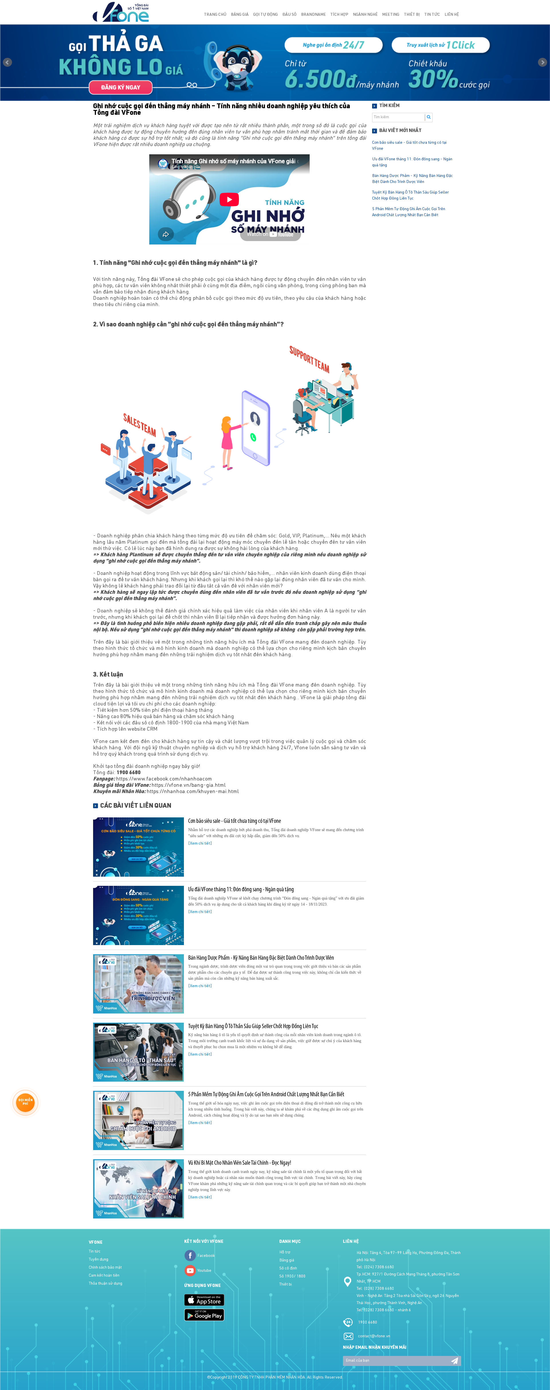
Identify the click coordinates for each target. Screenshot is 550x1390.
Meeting (390, 15)
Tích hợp (339, 15)
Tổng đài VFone (155, 279)
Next (542, 62)
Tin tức (432, 15)
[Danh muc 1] (275, 62)
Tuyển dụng (98, 1260)
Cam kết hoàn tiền (104, 1276)
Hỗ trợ (284, 1253)
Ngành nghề (365, 15)
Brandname (313, 15)
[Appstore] (204, 1300)
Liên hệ (452, 15)
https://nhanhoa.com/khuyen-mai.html (193, 791)
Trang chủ (215, 15)
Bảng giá (240, 15)
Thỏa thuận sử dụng (105, 1284)
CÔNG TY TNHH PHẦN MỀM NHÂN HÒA (271, 1378)
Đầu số (289, 15)
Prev (7, 62)
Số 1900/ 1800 (292, 1277)
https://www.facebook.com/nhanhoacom (164, 779)
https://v (161, 785)
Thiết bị (412, 15)
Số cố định (288, 1269)
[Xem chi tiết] (200, 844)
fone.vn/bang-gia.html (198, 785)
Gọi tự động (265, 15)
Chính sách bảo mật (105, 1268)
